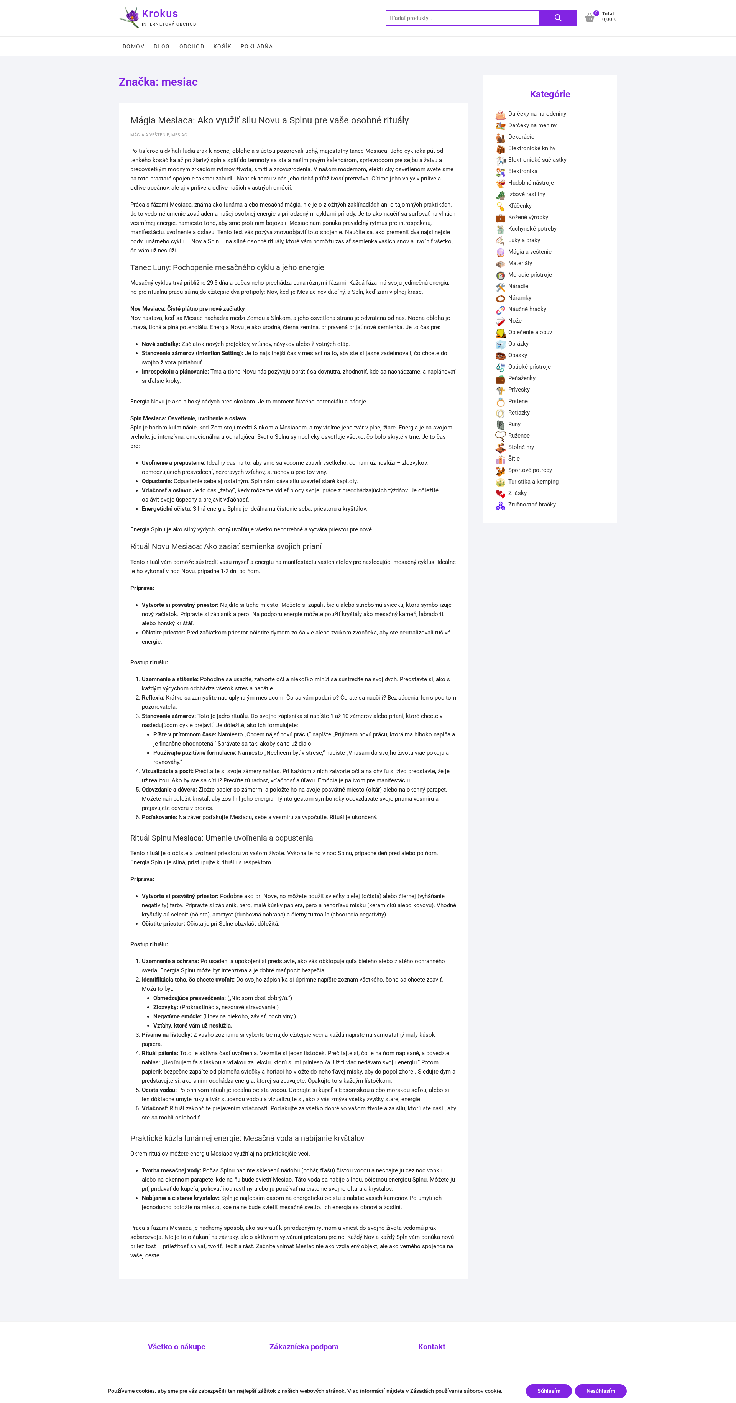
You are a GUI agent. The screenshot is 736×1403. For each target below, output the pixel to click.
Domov (134, 46)
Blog (162, 46)
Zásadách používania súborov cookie (455, 1391)
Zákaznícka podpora (304, 1346)
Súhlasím (548, 1391)
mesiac (179, 135)
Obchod (191, 46)
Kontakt (431, 1346)
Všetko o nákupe (176, 1346)
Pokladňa (257, 46)
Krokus (160, 13)
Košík (223, 46)
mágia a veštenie (149, 135)
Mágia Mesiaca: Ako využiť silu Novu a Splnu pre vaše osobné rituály (269, 120)
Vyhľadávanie (558, 18)
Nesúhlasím (600, 1391)
